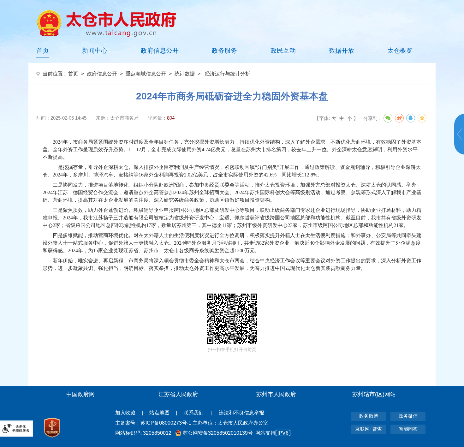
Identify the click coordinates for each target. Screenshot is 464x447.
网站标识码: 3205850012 (202, 433)
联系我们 (194, 412)
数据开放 (341, 50)
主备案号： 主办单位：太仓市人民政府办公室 (191, 423)
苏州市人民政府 (276, 394)
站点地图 (159, 412)
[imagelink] (106, 23)
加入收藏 (125, 412)
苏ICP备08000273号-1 (165, 423)
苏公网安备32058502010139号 (218, 433)
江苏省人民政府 (178, 394)
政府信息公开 (160, 50)
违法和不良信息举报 (241, 412)
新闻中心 (94, 50)
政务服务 (224, 50)
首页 (42, 50)
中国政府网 (80, 394)
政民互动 (283, 50)
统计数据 (185, 73)
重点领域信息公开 (146, 73)
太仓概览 (400, 50)
